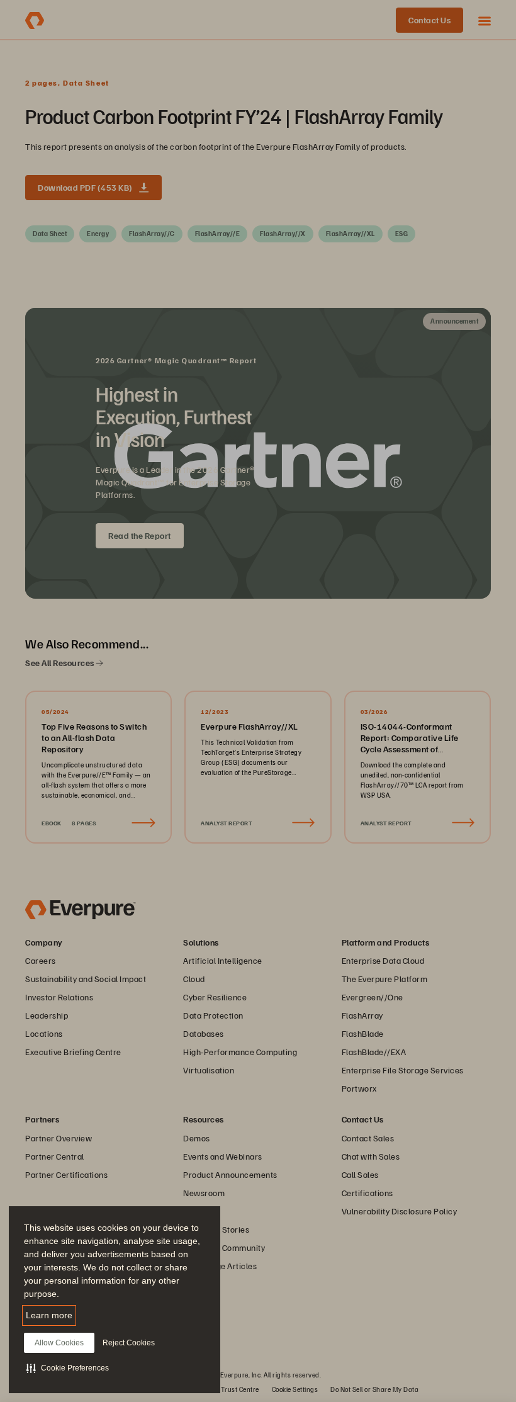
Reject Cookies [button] (129, 1342)
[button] (67, 1368)
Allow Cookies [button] (59, 1342)
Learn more (49, 1315)
